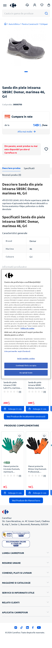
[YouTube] (39, 628)
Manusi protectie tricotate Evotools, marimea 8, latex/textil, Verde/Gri (11, 469)
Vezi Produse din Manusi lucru (26, 500)
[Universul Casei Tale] (13, 5)
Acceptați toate (26, 373)
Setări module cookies (26, 358)
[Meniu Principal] (5, 5)
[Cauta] (46, 13)
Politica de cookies (27, 328)
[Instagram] (15, 628)
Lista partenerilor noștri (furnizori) (17, 351)
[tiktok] (21, 628)
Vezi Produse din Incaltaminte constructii (26, 416)
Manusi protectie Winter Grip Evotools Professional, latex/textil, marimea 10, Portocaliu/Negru (37, 469)
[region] (26, 324)
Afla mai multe (25, 131)
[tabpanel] (26, 46)
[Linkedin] (27, 628)
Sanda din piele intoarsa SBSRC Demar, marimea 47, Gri (36, 385)
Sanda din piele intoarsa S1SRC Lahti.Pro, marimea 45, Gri (11, 385)
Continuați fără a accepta (26, 365)
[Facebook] (33, 628)
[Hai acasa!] (5, 24)
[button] (49, 5)
